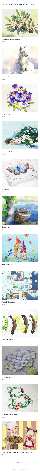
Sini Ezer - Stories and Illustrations (18, 4)
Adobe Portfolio (23, 469)
